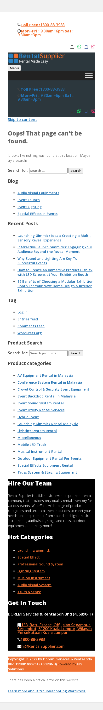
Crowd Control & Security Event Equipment (53, 389)
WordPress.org (29, 333)
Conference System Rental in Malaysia (49, 382)
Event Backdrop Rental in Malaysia (46, 396)
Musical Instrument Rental (39, 451)
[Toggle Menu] (89, 75)
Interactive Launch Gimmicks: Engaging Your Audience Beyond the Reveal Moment (54, 249)
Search (75, 353)
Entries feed (27, 319)
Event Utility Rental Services (40, 410)
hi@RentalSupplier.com (42, 646)
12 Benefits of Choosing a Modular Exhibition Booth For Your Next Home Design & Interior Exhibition (55, 286)
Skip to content (22, 119)
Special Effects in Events (37, 213)
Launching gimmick (33, 550)
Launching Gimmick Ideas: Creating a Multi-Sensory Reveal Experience (54, 237)
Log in (22, 312)
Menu (14, 68)
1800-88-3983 (43, 24)
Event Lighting (29, 206)
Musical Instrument (33, 578)
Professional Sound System (40, 564)
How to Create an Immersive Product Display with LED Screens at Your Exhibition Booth (54, 272)
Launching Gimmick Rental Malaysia (47, 424)
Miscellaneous (29, 437)
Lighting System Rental (37, 430)
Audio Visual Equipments (38, 193)
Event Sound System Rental (40, 403)
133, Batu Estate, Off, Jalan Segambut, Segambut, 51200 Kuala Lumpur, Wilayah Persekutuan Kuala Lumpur (54, 628)
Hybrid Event (28, 417)
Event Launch (28, 200)
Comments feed (31, 326)
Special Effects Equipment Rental (45, 465)
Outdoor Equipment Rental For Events (49, 458)
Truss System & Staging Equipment (47, 472)
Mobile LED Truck (31, 444)
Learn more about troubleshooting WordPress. (47, 691)
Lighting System (31, 571)
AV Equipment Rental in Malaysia (45, 375)
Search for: (18, 352)
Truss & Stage (29, 592)
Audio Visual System (34, 585)
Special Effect (28, 557)
